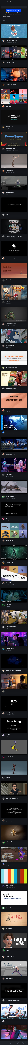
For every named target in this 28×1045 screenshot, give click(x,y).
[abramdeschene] (3, 454)
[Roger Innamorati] (14, 1032)
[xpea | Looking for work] (3, 951)
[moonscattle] (3, 820)
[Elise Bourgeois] (14, 703)
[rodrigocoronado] (3, 41)
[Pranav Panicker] (14, 617)
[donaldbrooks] (3, 149)
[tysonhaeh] (3, 886)
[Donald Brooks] (14, 139)
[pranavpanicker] (3, 627)
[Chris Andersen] (14, 639)
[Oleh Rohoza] (14, 183)
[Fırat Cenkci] (14, 968)
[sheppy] (3, 324)
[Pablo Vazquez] (14, 292)
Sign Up (24, 1043)
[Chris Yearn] (14, 161)
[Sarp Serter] (14, 552)
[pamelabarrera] (3, 957)
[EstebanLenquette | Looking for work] (3, 605)
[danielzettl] (3, 583)
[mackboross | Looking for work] (3, 497)
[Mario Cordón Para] (14, 358)
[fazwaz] (3, 541)
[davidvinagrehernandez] (3, 671)
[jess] (3, 215)
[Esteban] (14, 595)
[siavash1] (3, 85)
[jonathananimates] (3, 432)
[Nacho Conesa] (14, 270)
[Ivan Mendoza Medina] (14, 681)
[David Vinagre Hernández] (14, 661)
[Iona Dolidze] (14, 465)
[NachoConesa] (3, 280)
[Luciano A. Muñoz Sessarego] (14, 226)
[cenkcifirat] (3, 979)
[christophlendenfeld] (3, 864)
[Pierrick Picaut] (14, 52)
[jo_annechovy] (3, 127)
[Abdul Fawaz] (14, 530)
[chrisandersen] (3, 649)
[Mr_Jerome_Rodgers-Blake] (3, 1000)
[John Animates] (14, 422)
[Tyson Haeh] (14, 876)
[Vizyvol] (14, 768)
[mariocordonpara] (3, 368)
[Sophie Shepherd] (14, 314)
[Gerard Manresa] (14, 378)
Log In (17, 1043)
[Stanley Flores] (14, 400)
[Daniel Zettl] (14, 573)
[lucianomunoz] (3, 237)
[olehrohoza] (3, 193)
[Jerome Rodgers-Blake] (14, 990)
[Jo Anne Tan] (14, 117)
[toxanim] (3, 713)
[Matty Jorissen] (14, 1011)
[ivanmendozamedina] (3, 691)
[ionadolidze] (3, 475)
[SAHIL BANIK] (14, 747)
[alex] (14, 509)
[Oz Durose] (14, 919)
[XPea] (14, 940)
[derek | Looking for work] (3, 908)
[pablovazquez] (3, 302)
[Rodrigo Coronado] (14, 31)
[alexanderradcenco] (3, 799)
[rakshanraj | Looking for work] (3, 842)
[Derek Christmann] (14, 898)
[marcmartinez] (3, 346)
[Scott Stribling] (14, 248)
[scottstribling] (3, 258)
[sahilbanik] (3, 757)
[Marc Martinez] (14, 336)
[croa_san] (14, 96)
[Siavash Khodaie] (14, 74)
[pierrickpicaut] (3, 63)
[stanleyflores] (3, 410)
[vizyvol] (3, 778)
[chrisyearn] (3, 171)
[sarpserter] (3, 563)
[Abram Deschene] (14, 444)
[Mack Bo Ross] (14, 487)
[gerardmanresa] (3, 389)
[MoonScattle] (14, 810)
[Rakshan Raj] (14, 832)
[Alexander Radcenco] (14, 788)
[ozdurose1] (3, 929)
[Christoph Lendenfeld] (14, 854)
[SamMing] (14, 725)
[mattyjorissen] (3, 1021)
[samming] (3, 735)
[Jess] (14, 204)
